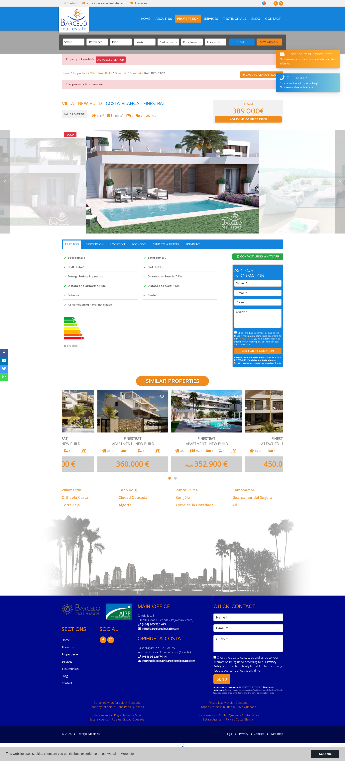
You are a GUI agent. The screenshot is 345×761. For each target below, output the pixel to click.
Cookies (259, 734)
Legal (229, 734)
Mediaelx (94, 734)
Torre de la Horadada (194, 504)
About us (163, 18)
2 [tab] (175, 478)
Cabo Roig (128, 489)
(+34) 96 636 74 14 (154, 656)
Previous (5, 182)
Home (145, 18)
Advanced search (269, 42)
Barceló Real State (74, 20)
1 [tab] (169, 478)
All (234, 504)
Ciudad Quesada (133, 497)
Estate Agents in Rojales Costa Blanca (228, 719)
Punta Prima (186, 489)
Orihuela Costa (75, 497)
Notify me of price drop (248, 119)
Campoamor (243, 489)
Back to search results (263, 75)
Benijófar (183, 497)
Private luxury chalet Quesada (228, 703)
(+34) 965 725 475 (154, 624)
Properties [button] (186, 18)
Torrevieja (71, 504)
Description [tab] (95, 244)
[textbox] (74, 42)
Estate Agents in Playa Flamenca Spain (117, 715)
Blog (255, 18)
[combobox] (73, 42)
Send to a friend (166, 244)
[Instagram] (281, 3)
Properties (80, 73)
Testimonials (234, 18)
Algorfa (125, 504)
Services (210, 18)
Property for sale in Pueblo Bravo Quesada (228, 707)
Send (222, 679)
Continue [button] (325, 753)
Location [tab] (117, 244)
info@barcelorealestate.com (106, 3)
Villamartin (71, 489)
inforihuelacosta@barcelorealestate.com (168, 661)
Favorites (141, 3)
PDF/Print (193, 244)
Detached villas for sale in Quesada (117, 703)
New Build (105, 73)
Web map (277, 734)
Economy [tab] (139, 244)
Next (340, 182)
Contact (71, 3)
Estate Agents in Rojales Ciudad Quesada (117, 719)
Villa (92, 73)
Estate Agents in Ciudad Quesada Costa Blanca (228, 715)
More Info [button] (127, 753)
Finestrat (120, 73)
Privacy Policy (246, 338)
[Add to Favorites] (128, 396)
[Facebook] (276, 3)
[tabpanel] (98, 431)
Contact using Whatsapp (259, 256)
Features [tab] (72, 244)
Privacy (243, 734)
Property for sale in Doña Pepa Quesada (117, 707)
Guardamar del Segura (252, 497)
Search (242, 42)
